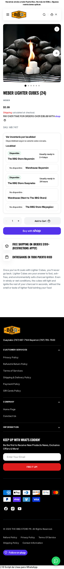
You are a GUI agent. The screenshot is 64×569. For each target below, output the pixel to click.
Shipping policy (11, 542)
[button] (7, 14)
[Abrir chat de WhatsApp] (56, 560)
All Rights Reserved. (42, 529)
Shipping (7, 112)
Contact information (33, 542)
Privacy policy (28, 537)
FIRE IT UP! (32, 467)
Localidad (11, 145)
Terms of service (47, 537)
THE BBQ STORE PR (21, 529)
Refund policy (10, 537)
